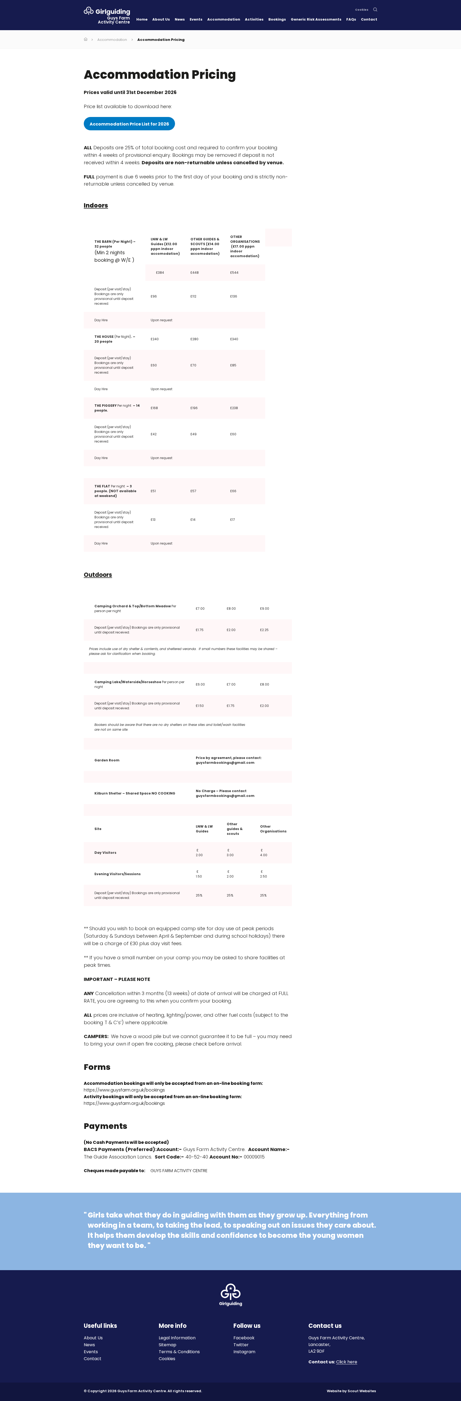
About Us (161, 19)
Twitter (241, 1345)
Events (196, 19)
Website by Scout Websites (351, 1391)
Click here (346, 1362)
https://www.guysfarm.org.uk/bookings (124, 1103)
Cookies (361, 10)
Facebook (244, 1338)
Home (142, 19)
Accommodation (223, 19)
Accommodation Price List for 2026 (129, 124)
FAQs (351, 19)
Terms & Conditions (179, 1352)
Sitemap (167, 1345)
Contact (369, 19)
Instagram (244, 1352)
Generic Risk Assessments (316, 19)
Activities (254, 19)
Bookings (277, 19)
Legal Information (177, 1338)
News (180, 19)
